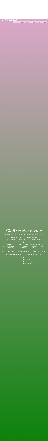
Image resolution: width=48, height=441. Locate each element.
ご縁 (45, 22)
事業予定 (35, 22)
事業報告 (41, 22)
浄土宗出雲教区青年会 (10, 20)
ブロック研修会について (23, 22)
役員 (31, 22)
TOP (15, 22)
